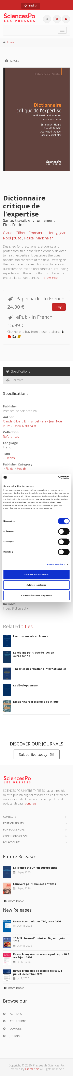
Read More (51, 278)
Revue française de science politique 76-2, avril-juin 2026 (41, 955)
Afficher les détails (56, 564)
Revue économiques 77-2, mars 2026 (37, 921)
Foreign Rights (13, 823)
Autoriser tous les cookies (36, 575)
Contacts (9, 817)
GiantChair (32, 1069)
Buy (58, 307)
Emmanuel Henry (43, 232)
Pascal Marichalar (38, 238)
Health (10, 458)
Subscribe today (33, 754)
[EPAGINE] (14, 336)
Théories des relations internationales (39, 669)
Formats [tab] (17, 380)
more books (16, 901)
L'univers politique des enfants (34, 884)
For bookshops (14, 829)
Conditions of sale (16, 836)
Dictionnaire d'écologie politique (36, 701)
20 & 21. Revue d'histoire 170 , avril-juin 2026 (39, 939)
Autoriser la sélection (36, 585)
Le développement (26, 685)
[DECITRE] (9, 336)
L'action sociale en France (30, 636)
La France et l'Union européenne (35, 867)
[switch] (64, 531)
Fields (10, 468)
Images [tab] (14, 60)
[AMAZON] (63, 332)
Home (10, 42)
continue (30, 803)
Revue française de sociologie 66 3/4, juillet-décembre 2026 (37, 972)
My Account (11, 842)
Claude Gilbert (15, 232)
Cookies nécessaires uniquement (36, 596)
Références (11, 436)
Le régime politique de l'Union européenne (33, 654)
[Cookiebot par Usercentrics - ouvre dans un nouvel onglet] (52, 477)
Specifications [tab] (20, 371)
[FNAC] (19, 336)
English (33, 5)
